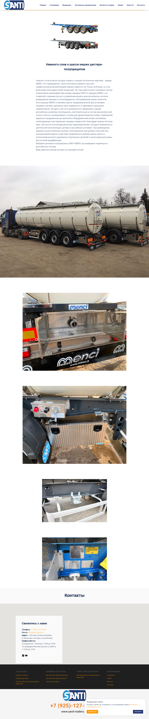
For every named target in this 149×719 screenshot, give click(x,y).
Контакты (141, 5)
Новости (130, 5)
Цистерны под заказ (52, 681)
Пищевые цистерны (22, 678)
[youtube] (26, 655)
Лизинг (120, 5)
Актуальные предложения (85, 5)
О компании (54, 5)
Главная (43, 5)
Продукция (66, 5)
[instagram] (23, 655)
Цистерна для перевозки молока (57, 675)
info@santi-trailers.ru (36, 632)
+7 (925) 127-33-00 (38, 630)
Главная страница (22, 675)
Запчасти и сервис (107, 5)
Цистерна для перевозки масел (56, 678)
